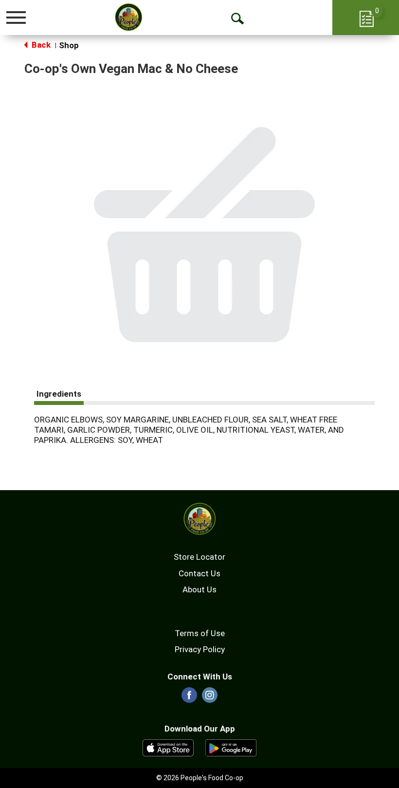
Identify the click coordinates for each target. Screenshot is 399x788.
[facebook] (189, 698)
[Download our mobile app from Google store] (230, 747)
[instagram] (210, 698)
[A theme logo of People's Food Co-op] (129, 17)
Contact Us (199, 573)
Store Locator (199, 557)
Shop (69, 45)
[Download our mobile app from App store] (168, 747)
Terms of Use (200, 633)
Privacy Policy (200, 649)
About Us (199, 589)
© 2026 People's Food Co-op (199, 778)
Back (40, 45)
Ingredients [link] (58, 394)
